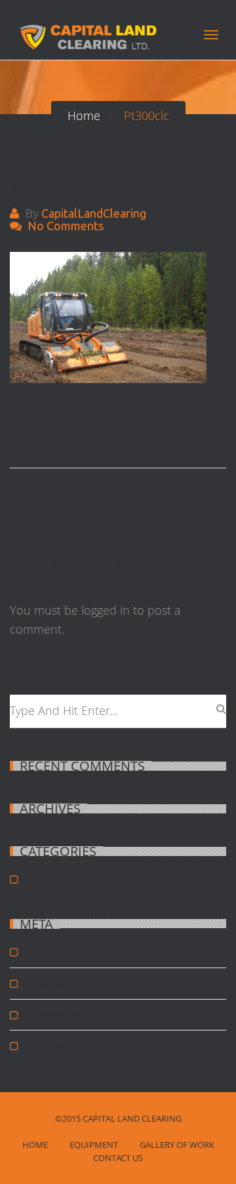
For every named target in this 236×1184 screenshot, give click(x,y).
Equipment (93, 1145)
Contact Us (118, 1158)
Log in (35, 952)
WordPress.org (52, 1045)
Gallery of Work (177, 1145)
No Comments (66, 225)
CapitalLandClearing (93, 213)
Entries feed (46, 983)
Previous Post (56, 426)
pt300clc (44, 187)
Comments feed (54, 1015)
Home (35, 1145)
